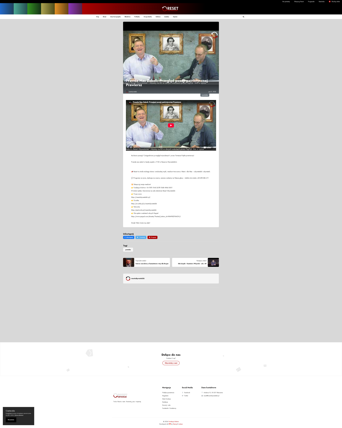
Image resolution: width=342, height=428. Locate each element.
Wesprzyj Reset (299, 2)
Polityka (137, 17)
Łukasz (181, 424)
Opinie (175, 17)
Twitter (186, 396)
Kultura (158, 17)
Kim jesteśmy (286, 2)
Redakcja (165, 402)
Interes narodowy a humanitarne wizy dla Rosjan (152, 264)
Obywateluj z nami (171, 363)
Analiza (166, 17)
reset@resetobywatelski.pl (211, 396)
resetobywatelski (133, 92)
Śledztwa (127, 17)
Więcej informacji (19, 415)
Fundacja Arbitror (174, 422)
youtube (128, 250)
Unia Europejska (115, 17)
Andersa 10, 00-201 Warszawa (213, 393)
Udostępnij (129, 237)
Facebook (187, 393)
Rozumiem (11, 420)
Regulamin (165, 396)
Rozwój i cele (166, 405)
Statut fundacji (166, 399)
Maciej (175, 424)
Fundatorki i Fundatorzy (169, 408)
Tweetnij (142, 237)
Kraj (97, 17)
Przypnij (153, 237)
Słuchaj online (335, 2)
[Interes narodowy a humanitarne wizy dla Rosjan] (129, 262)
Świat (104, 17)
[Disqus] (171, 312)
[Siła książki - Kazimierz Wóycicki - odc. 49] (212, 262)
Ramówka (321, 2)
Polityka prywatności (168, 393)
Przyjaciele (311, 2)
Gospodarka (148, 17)
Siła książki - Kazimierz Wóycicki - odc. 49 (192, 264)
